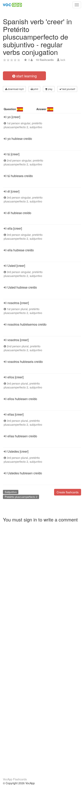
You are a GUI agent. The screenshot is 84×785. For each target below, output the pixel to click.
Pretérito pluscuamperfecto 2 (21, 497)
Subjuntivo (11, 492)
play (49, 89)
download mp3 (15, 89)
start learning (26, 75)
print (35, 89)
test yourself (68, 89)
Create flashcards (68, 492)
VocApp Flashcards (15, 779)
